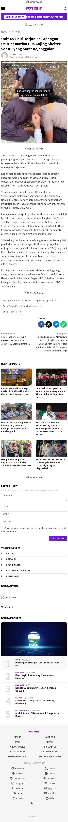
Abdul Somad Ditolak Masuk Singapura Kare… (37, 715)
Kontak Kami (50, 751)
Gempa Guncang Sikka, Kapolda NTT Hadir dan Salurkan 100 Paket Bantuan (16, 462)
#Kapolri (11, 559)
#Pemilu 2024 (13, 565)
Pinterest (19, 773)
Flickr (51, 798)
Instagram (19, 783)
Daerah (18, 698)
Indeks (17, 737)
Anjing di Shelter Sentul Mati (16, 300)
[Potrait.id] (34, 8)
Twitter (52, 768)
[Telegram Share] (56, 324)
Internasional (22, 710)
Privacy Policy (17, 746)
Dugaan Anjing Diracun (45, 300)
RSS (35, 803)
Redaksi (50, 742)
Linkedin (51, 783)
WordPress (51, 778)
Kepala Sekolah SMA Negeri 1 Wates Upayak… (35, 689)
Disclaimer (50, 746)
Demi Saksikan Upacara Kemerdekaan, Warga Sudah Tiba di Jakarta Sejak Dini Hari (51, 393)
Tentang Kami (17, 751)
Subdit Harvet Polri (12, 311)
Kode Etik (50, 737)
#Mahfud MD (12, 576)
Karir (17, 742)
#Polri (10, 553)
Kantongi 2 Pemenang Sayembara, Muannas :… (34, 677)
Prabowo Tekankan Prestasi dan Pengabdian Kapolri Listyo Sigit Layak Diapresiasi (51, 464)
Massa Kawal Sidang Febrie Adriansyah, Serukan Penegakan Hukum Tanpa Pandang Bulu (16, 427)
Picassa (19, 798)
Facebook (19, 768)
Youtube (51, 793)
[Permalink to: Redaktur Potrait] (4, 55)
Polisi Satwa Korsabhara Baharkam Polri (22, 306)
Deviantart (19, 788)
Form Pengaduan (17, 756)
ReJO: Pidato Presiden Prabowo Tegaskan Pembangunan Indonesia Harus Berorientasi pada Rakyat (49, 428)
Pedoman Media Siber (50, 756)
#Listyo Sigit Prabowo (19, 570)
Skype (19, 793)
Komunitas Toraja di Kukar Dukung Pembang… (34, 702)
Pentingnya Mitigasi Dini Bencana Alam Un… (37, 664)
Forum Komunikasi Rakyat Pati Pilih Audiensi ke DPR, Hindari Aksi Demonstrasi (15, 391)
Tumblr (52, 773)
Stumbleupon (20, 778)
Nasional (19, 672)
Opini (17, 660)
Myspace (51, 788)
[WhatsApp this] (63, 324)
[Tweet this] (48, 324)
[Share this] (41, 324)
